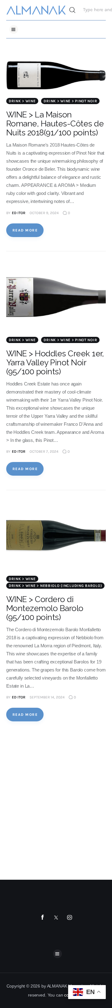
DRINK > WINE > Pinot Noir (70, 101)
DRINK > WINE (22, 101)
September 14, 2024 (47, 697)
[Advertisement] (56, 800)
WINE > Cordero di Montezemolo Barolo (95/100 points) (44, 608)
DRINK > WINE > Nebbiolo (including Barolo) (55, 585)
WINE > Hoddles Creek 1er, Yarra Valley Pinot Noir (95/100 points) (55, 362)
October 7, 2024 (44, 451)
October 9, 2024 (44, 213)
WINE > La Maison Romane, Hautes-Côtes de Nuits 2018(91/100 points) (55, 123)
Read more (25, 230)
